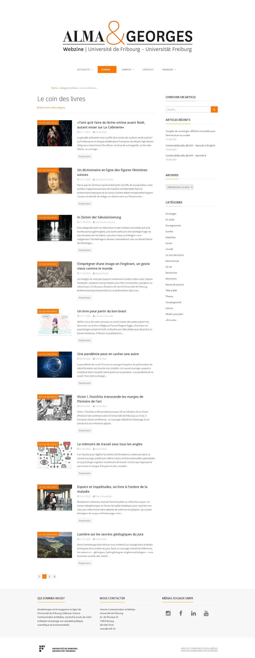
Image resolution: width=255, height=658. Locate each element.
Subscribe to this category (52, 107)
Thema (169, 296)
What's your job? (174, 314)
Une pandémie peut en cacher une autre (108, 354)
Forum (169, 243)
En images (171, 213)
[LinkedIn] (193, 613)
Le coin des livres (48, 122)
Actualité (83, 69)
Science (105, 69)
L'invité (169, 249)
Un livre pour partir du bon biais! (101, 311)
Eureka (169, 231)
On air (169, 266)
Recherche (171, 272)
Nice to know (172, 260)
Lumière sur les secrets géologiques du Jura (110, 534)
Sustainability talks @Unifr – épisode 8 (186, 155)
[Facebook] (181, 613)
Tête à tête (171, 290)
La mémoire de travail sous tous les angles (109, 444)
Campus (126, 69)
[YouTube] (206, 613)
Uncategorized (173, 302)
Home (55, 88)
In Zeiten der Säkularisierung (99, 217)
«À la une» (171, 320)
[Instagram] (168, 613)
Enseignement (173, 225)
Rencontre (171, 278)
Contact (148, 69)
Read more (85, 156)
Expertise (171, 237)
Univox (169, 308)
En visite (170, 219)
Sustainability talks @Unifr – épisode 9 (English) (190, 145)
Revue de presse (175, 284)
